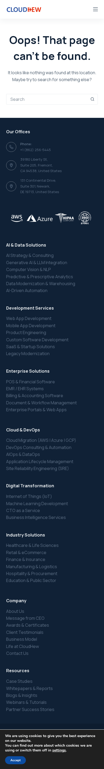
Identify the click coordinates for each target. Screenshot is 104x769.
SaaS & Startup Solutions (30, 347)
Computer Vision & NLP (28, 269)
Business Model (21, 639)
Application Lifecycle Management (39, 461)
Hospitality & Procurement (31, 573)
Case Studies (19, 681)
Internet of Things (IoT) (29, 496)
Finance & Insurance (25, 559)
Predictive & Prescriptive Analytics (39, 277)
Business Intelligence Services (36, 517)
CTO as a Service (23, 510)
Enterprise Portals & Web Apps (36, 410)
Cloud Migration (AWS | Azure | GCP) (41, 440)
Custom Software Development (37, 340)
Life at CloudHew (22, 646)
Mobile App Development (30, 326)
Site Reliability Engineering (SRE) (37, 468)
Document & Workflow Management (41, 403)
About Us (15, 611)
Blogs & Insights (21, 695)
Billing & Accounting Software (34, 395)
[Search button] (92, 99)
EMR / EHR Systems (25, 389)
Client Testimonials (24, 632)
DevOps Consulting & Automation (38, 447)
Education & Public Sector (31, 580)
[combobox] (46, 99)
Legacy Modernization (28, 353)
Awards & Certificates (27, 625)
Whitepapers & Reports (29, 688)
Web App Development (28, 318)
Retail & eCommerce (26, 552)
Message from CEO (25, 618)
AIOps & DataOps (23, 454)
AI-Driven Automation (26, 290)
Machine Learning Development (37, 503)
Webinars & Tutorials (26, 702)
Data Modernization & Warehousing (40, 283)
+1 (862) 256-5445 (35, 149)
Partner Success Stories (30, 709)
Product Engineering (26, 332)
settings (59, 750)
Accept (15, 760)
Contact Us (17, 653)
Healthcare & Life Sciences (32, 545)
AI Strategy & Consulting (30, 255)
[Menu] (95, 9)
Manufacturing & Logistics (31, 567)
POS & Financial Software (30, 382)
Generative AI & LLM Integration (36, 262)
